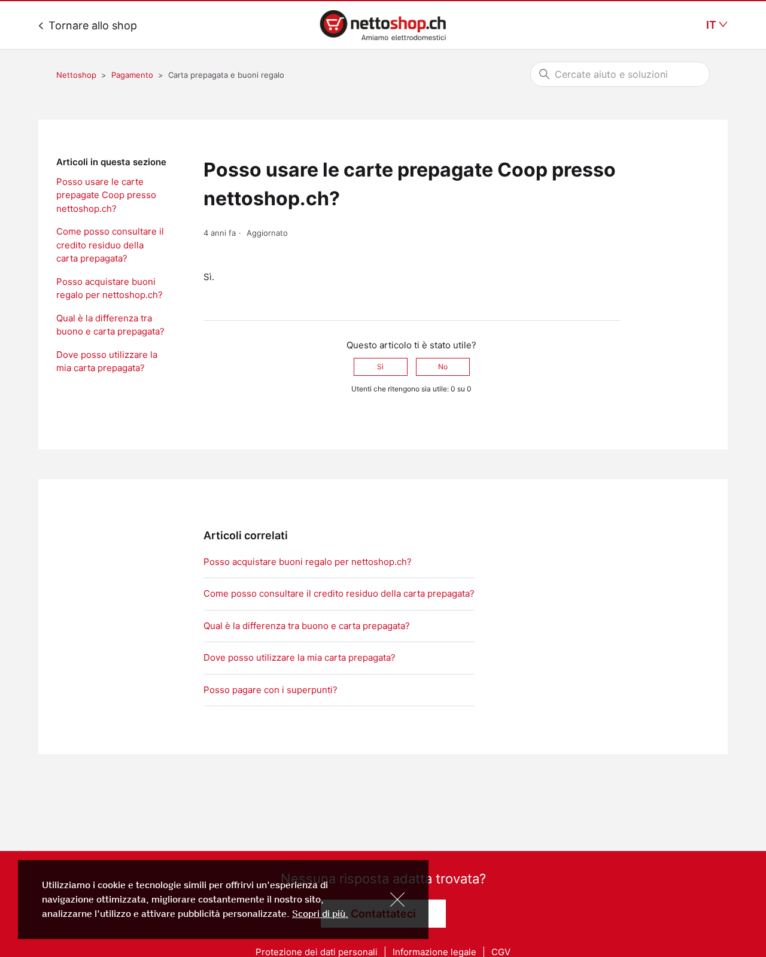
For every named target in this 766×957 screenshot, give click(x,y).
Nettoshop (76, 75)
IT (712, 25)
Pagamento (132, 75)
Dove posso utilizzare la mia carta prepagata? (106, 361)
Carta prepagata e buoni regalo (226, 75)
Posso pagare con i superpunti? (270, 689)
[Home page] (383, 25)
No (443, 366)
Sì (380, 366)
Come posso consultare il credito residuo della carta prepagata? (110, 245)
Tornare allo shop (91, 25)
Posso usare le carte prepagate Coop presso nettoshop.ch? (106, 195)
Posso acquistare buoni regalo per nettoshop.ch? (109, 288)
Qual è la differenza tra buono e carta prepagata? (110, 325)
